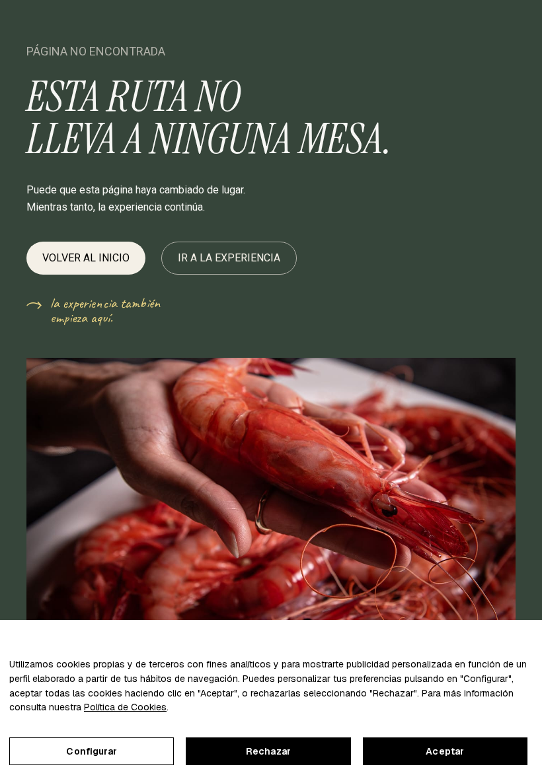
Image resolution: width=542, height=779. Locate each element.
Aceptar (445, 751)
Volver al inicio (86, 258)
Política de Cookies (125, 707)
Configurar (91, 751)
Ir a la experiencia (229, 258)
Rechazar (268, 751)
